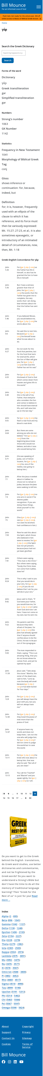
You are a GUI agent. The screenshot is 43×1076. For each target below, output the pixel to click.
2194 (10, 936)
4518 (12, 983)
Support (6, 1033)
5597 (16, 1003)
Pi (3, 975)
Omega (6, 1007)
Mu (4, 959)
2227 (18, 936)
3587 (15, 967)
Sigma (5, 983)
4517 (17, 979)
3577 (16, 963)
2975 (15, 955)
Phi (3, 995)
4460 (10, 979)
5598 (13, 1007)
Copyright (28, 1027)
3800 (23, 971)
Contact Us (8, 1038)
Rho (4, 979)
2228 (9, 940)
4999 (10, 987)
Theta (5, 944)
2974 (20, 951)
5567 (9, 1003)
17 (17, 798)
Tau (4, 987)
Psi (3, 1003)
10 (22, 794)
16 (13, 798)
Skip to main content (6, 3)
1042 (14, 924)
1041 (17, 920)
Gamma (6, 924)
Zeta (4, 936)
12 (31, 794)
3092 (9, 959)
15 (9, 798)
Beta (4, 920)
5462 (16, 995)
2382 (19, 944)
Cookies (6, 1044)
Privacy (26, 1033)
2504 (13, 951)
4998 (20, 983)
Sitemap (27, 1038)
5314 (9, 995)
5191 (14, 991)
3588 (15, 971)
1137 (22, 924)
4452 (15, 975)
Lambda (6, 955)
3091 (22, 955)
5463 (9, 999)
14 (4, 798)
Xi (3, 967)
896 (10, 920)
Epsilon (6, 932)
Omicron (7, 971)
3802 (7, 975)
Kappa (5, 951)
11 (26, 794)
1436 (14, 932)
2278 (16, 940)
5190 (17, 987)
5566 (16, 999)
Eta (4, 940)
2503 (17, 948)
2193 (21, 932)
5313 (21, 991)
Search (7, 60)
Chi (4, 999)
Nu (3, 963)
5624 (21, 1007)
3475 (16, 959)
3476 (9, 963)
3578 (7, 967)
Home (4, 23)
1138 (12, 928)
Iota (4, 948)
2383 (10, 948)
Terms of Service (27, 1046)
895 (15, 916)
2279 (12, 944)
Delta (5, 928)
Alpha (5, 916)
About (5, 1027)
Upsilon (6, 991)
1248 (19, 928)
